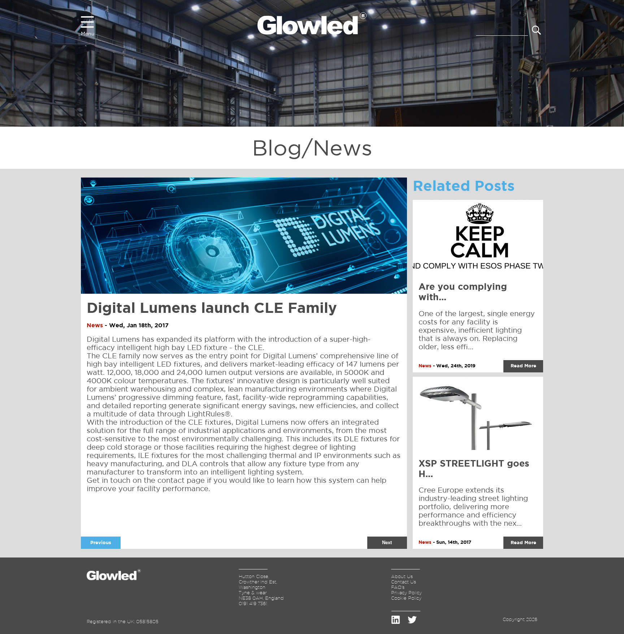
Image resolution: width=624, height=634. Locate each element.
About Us (402, 576)
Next (387, 542)
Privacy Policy (406, 592)
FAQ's (397, 587)
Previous (100, 542)
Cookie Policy (406, 597)
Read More (523, 365)
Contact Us (403, 581)
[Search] (536, 30)
